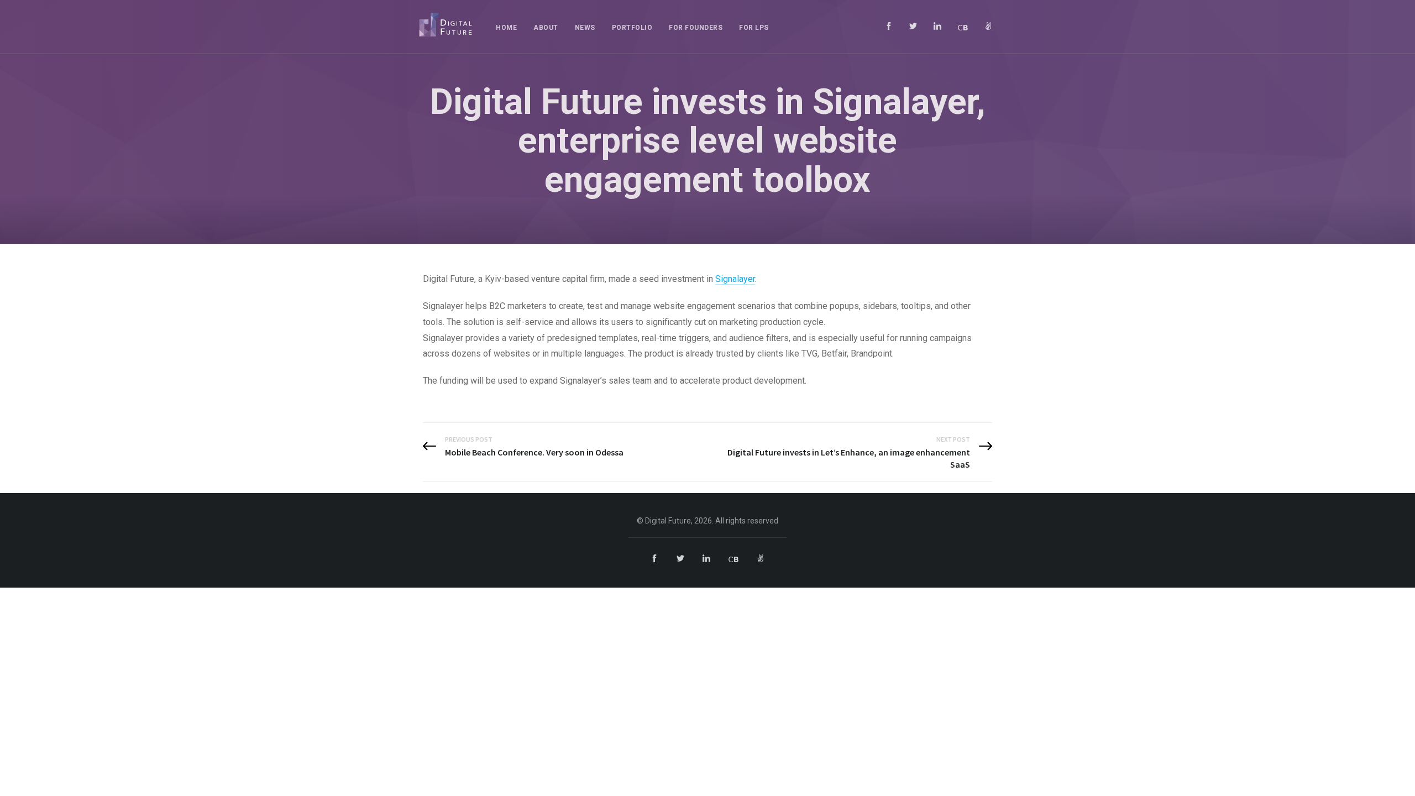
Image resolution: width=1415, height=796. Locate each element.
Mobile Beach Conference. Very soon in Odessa (534, 452)
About (545, 28)
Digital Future (445, 24)
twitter (913, 26)
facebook (889, 26)
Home (506, 28)
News (585, 28)
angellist (988, 26)
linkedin (937, 26)
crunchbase (963, 26)
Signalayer (735, 279)
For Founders (695, 28)
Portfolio (632, 28)
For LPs (754, 28)
